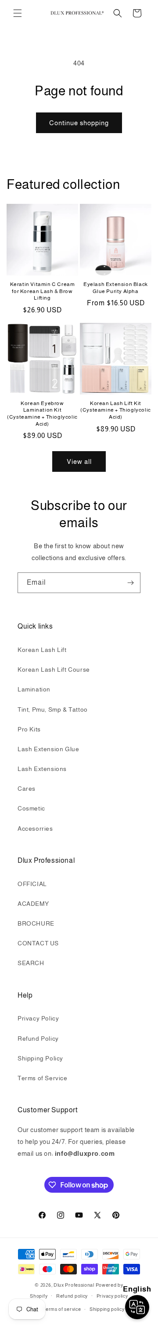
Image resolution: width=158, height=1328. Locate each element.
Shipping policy (107, 1309)
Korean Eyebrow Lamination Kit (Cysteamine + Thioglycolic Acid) (42, 413)
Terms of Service (43, 1078)
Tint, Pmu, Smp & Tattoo (53, 709)
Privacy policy (112, 1296)
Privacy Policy (38, 1018)
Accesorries (35, 828)
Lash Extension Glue (48, 749)
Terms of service (61, 1309)
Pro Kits (29, 729)
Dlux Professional (74, 1285)
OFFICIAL (32, 883)
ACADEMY (33, 903)
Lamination (34, 689)
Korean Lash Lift (42, 649)
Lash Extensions (42, 768)
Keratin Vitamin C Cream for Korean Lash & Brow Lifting (42, 291)
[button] (17, 13)
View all (79, 461)
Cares (27, 788)
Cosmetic (31, 808)
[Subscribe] (130, 582)
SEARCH (31, 962)
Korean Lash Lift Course (54, 669)
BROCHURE (36, 923)
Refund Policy (38, 1038)
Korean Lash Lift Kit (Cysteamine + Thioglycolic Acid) (115, 410)
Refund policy (72, 1296)
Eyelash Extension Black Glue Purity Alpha (115, 287)
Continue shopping (79, 123)
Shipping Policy (40, 1058)
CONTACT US (38, 943)
